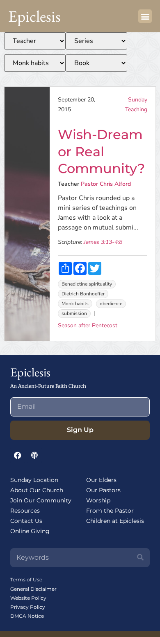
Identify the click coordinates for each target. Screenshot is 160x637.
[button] (145, 16)
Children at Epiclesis (115, 520)
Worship (98, 500)
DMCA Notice (27, 616)
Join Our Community (40, 500)
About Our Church (36, 490)
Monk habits (75, 303)
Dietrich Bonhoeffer (83, 293)
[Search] (140, 557)
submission (74, 313)
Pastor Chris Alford (106, 184)
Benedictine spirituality (87, 284)
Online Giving (30, 531)
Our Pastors (103, 490)
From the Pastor (110, 510)
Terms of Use (26, 579)
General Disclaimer (33, 589)
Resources (25, 510)
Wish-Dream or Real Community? (101, 151)
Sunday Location (34, 480)
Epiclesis (34, 16)
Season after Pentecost (87, 325)
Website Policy (28, 598)
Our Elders (101, 480)
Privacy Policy (27, 607)
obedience (111, 303)
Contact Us (26, 520)
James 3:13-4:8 (103, 242)
